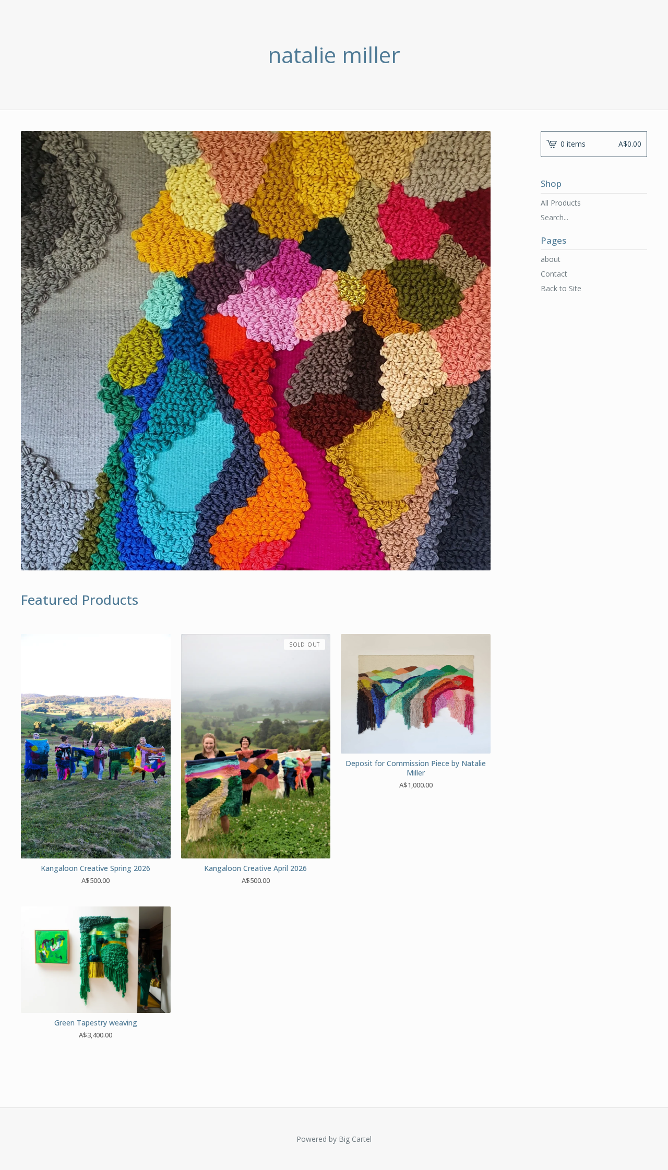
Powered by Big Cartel (334, 1139)
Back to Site (561, 288)
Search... (554, 217)
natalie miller (334, 55)
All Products (561, 203)
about (550, 259)
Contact (554, 274)
